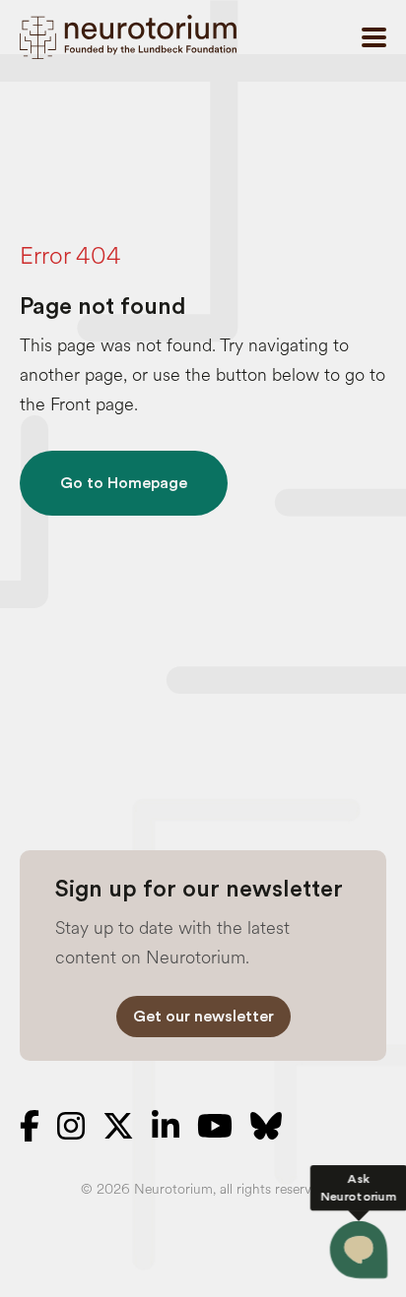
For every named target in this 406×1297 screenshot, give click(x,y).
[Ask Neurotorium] (359, 1250)
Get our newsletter (203, 1016)
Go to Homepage (123, 483)
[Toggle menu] (374, 37)
